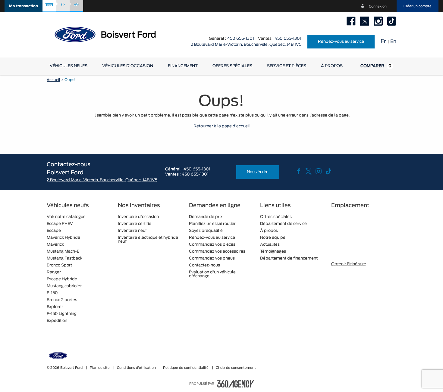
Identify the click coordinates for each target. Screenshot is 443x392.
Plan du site (100, 367)
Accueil (53, 80)
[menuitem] (68, 66)
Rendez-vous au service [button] (341, 42)
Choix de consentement (236, 367)
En (393, 41)
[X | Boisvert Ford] (364, 21)
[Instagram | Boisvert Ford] (378, 21)
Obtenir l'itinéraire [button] (348, 264)
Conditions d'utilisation (137, 367)
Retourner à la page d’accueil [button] (221, 126)
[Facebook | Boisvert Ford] (351, 21)
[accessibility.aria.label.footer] (235, 383)
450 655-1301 (240, 39)
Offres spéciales (232, 66)
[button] (23, 6)
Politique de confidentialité (186, 367)
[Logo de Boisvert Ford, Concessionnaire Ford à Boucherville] (110, 34)
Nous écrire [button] (258, 172)
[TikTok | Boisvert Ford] (391, 21)
